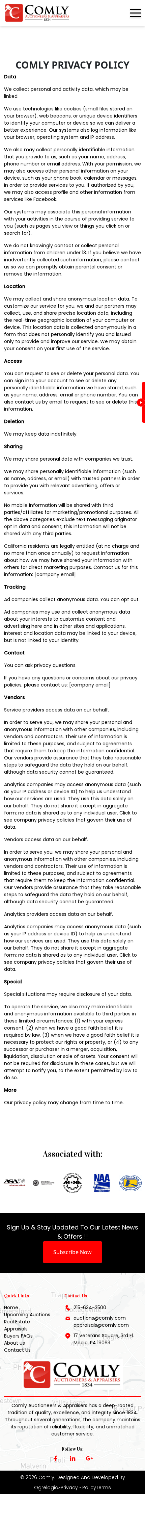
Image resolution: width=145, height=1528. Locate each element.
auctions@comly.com (100, 1318)
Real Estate (17, 1321)
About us (14, 1343)
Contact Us (17, 1350)
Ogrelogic (46, 1487)
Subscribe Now (72, 1252)
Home (11, 1307)
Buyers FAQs (18, 1335)
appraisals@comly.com (101, 1325)
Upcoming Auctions (27, 1314)
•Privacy (68, 1487)
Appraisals (16, 1328)
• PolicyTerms (95, 1487)
